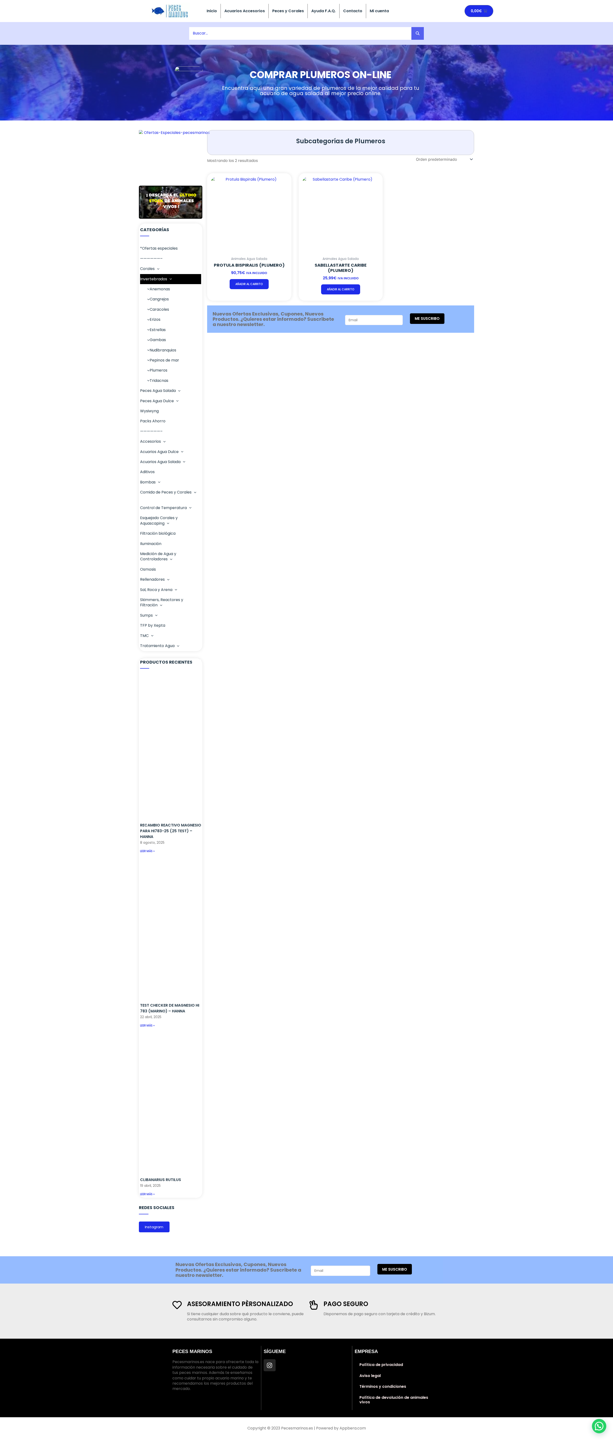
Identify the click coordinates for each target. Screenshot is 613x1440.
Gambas (158, 340)
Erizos (155, 319)
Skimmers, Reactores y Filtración (161, 602)
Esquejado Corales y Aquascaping (159, 520)
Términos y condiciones (382, 1386)
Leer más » (147, 851)
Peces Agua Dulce (157, 401)
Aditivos (147, 472)
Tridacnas (159, 380)
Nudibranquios (163, 350)
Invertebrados (153, 279)
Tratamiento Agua (157, 645)
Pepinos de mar (164, 360)
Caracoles (159, 309)
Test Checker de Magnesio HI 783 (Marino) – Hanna (169, 1008)
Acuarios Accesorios (244, 11)
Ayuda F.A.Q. (323, 11)
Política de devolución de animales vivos (393, 1400)
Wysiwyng (149, 411)
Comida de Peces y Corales (166, 492)
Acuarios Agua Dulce (159, 451)
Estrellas (158, 330)
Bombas (148, 482)
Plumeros (158, 370)
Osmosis (148, 569)
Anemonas (160, 289)
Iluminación (150, 543)
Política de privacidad (381, 1364)
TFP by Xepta (152, 625)
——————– (151, 258)
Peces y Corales (288, 11)
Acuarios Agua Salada (160, 462)
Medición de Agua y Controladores (158, 556)
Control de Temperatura (163, 508)
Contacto (352, 11)
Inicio (212, 11)
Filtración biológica (158, 533)
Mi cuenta (379, 11)
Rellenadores (152, 579)
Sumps (146, 615)
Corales (147, 268)
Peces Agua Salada (158, 390)
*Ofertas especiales (159, 248)
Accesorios (150, 441)
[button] (157, 268)
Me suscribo (427, 318)
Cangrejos (159, 299)
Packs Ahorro (152, 421)
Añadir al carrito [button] (249, 284)
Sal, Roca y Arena (156, 589)
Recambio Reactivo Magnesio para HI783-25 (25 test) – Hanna (170, 830)
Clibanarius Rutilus (160, 1179)
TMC (144, 635)
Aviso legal (370, 1375)
